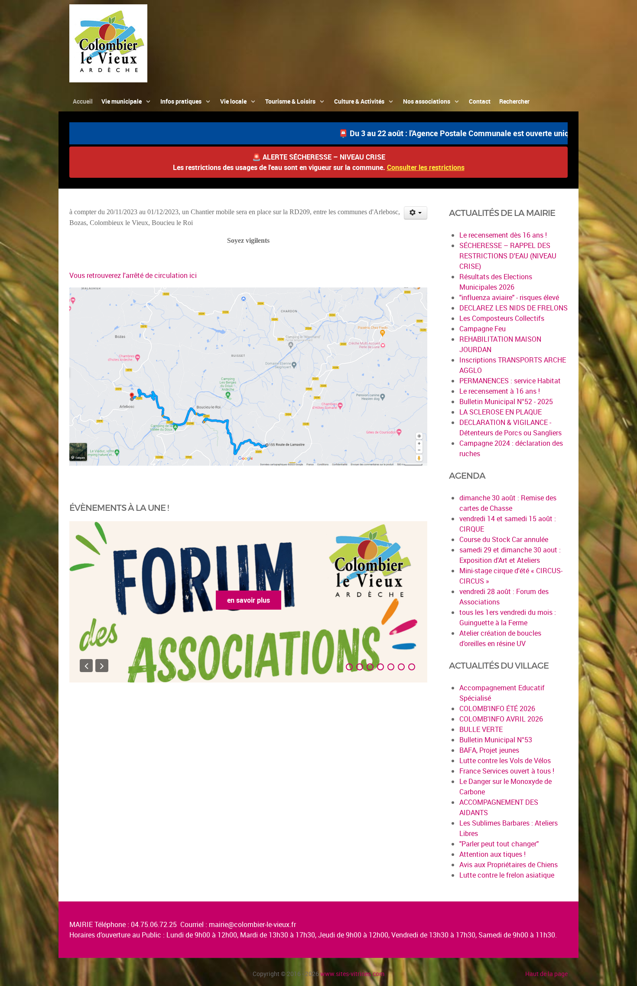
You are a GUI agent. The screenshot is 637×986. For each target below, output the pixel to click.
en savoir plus (248, 600)
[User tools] (416, 212)
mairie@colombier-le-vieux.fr (252, 924)
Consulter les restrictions (426, 167)
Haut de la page (546, 974)
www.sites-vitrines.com (352, 974)
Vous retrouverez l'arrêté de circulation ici (133, 275)
